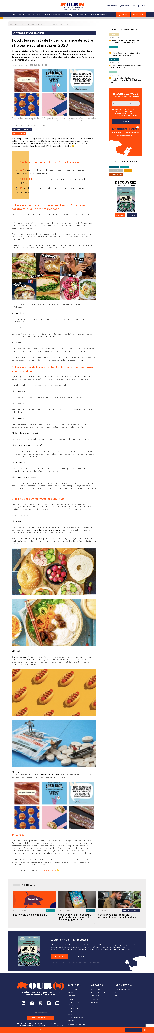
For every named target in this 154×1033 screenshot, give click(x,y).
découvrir (59, 956)
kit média (124, 14)
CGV (116, 996)
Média (11, 14)
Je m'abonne (80, 956)
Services (71, 1015)
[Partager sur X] (39, 65)
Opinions (71, 1021)
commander (120, 215)
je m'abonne (133, 1030)
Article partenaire (76, 1018)
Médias (71, 1005)
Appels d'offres (54, 14)
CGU (116, 993)
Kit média (95, 996)
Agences (71, 996)
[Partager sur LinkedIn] (31, 65)
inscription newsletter (40, 1018)
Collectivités (74, 989)
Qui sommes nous (98, 993)
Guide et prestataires (30, 14)
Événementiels (74, 1008)
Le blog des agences (76, 1024)
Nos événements (98, 14)
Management (73, 1002)
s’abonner (132, 215)
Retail (70, 999)
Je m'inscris (125, 121)
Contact (95, 1002)
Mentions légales (122, 989)
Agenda (81, 14)
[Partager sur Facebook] (35, 65)
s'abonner (139, 14)
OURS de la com (97, 989)
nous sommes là (48, 870)
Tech (70, 1011)
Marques (71, 993)
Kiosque (70, 14)
